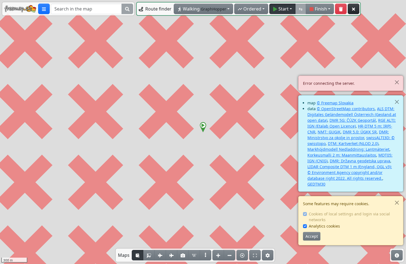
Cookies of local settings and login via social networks (349, 216)
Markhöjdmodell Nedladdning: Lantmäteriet (348, 149)
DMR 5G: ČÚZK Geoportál (352, 120)
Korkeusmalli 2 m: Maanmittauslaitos (341, 155)
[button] (203, 127)
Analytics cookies (324, 226)
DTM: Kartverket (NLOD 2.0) (353, 143)
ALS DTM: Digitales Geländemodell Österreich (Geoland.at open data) (351, 114)
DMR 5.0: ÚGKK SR (360, 131)
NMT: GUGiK (329, 131)
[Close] (397, 82)
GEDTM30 (316, 184)
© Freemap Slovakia (335, 102)
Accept (311, 236)
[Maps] (205, 255)
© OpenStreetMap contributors (346, 108)
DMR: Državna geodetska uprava (360, 160)
